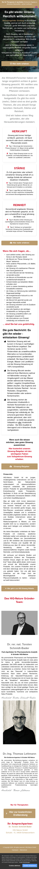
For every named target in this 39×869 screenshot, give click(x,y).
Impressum (15, 850)
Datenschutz (23, 850)
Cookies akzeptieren (29, 865)
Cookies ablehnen (14, 865)
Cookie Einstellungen (24, 862)
